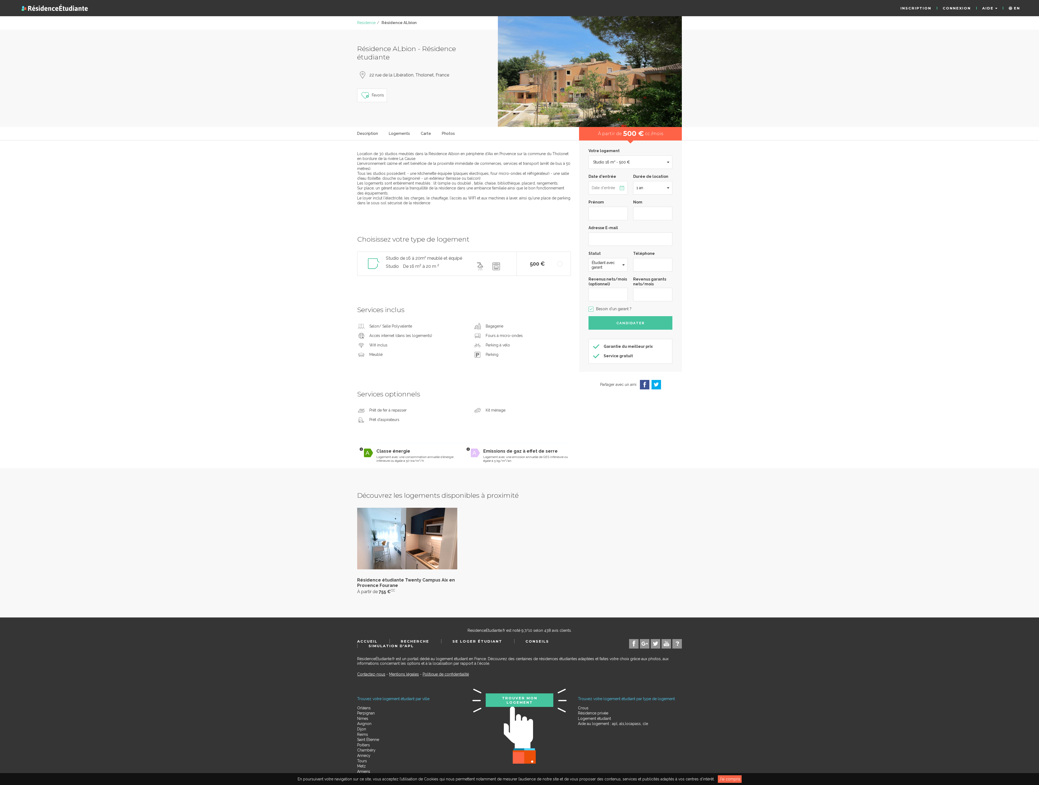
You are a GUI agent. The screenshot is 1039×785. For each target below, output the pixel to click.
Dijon (361, 729)
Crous (583, 708)
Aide (988, 8)
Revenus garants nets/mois (649, 281)
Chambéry (366, 750)
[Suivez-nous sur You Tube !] (666, 644)
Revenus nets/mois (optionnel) (607, 281)
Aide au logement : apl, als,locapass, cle (613, 723)
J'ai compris (729, 779)
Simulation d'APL (391, 646)
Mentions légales (404, 674)
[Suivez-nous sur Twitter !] (655, 644)
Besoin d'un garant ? (614, 309)
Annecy (363, 755)
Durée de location (650, 176)
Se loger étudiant (477, 641)
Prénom (596, 202)
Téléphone (644, 253)
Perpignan (366, 713)
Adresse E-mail (603, 228)
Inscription (915, 8)
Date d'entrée (602, 176)
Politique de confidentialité (446, 674)
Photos (448, 133)
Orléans (364, 708)
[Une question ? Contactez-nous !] (677, 644)
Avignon (364, 723)
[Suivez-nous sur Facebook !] (634, 644)
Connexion (957, 8)
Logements (399, 133)
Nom (637, 202)
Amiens (363, 771)
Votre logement (604, 151)
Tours (362, 761)
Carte (426, 133)
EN (1016, 8)
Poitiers (363, 745)
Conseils (537, 641)
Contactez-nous (371, 674)
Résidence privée (593, 713)
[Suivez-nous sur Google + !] (644, 644)
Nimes (362, 718)
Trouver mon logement (519, 700)
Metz (361, 766)
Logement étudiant (594, 718)
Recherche (415, 641)
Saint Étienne (368, 739)
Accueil (367, 641)
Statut (594, 253)
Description (367, 133)
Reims (362, 734)
